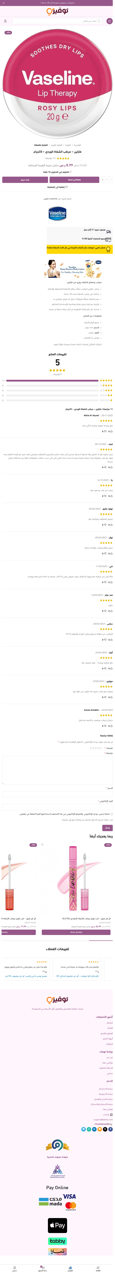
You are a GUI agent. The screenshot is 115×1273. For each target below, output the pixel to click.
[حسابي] (5, 21)
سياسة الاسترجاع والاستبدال (102, 1104)
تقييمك (109, 748)
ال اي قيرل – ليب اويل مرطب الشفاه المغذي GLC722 (86, 919)
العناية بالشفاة (41, 145)
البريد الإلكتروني (105, 801)
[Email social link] (99, 1129)
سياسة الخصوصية (106, 1094)
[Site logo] (57, 11)
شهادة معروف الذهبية (57, 1157)
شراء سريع (25, 180)
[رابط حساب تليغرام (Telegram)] (83, 1129)
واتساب (106, 1115)
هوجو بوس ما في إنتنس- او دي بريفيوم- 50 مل (44, 976)
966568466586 (102, 1124)
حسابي (110, 1073)
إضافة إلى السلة (74, 180)
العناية (68, 145)
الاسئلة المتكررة (106, 1068)
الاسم (109, 788)
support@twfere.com (103, 1120)
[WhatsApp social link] (89, 1129)
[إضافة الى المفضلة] (42, 844)
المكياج (110, 1023)
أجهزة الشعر (108, 1039)
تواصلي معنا (107, 1063)
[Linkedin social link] (94, 1129)
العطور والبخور (107, 1033)
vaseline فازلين (51, 199)
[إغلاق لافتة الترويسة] (3, 3)
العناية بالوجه (56, 145)
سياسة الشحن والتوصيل (103, 1099)
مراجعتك (108, 753)
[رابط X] (105, 1129)
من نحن (109, 1057)
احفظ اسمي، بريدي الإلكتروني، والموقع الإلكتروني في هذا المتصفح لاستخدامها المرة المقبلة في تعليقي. (64, 814)
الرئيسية (77, 145)
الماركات (109, 1044)
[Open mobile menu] (109, 21)
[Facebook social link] (110, 1129)
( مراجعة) (51, 158)
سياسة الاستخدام (106, 1089)
